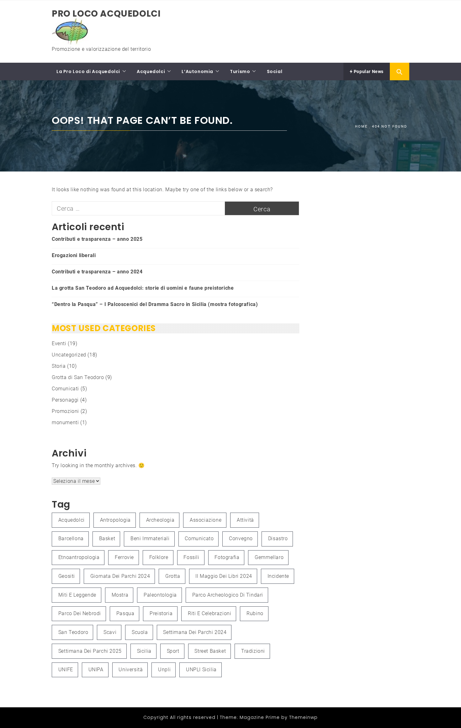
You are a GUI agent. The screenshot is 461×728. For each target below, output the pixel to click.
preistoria (161, 613)
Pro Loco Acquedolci (106, 14)
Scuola (140, 632)
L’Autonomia (197, 71)
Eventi (59, 343)
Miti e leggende (77, 595)
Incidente (278, 576)
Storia (59, 366)
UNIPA (95, 670)
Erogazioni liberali (74, 255)
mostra (120, 595)
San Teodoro (73, 632)
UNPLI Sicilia (201, 670)
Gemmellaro (269, 557)
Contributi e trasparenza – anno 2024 (97, 272)
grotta (172, 576)
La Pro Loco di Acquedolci (88, 71)
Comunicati (65, 389)
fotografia (227, 557)
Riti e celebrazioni (209, 613)
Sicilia (144, 651)
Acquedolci (151, 71)
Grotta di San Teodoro (78, 377)
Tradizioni (253, 651)
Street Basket (210, 651)
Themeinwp (303, 717)
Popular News (368, 71)
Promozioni (65, 411)
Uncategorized (69, 355)
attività (245, 520)
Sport (173, 651)
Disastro (278, 538)
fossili (191, 557)
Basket (107, 538)
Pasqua (125, 613)
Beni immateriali (150, 538)
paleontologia (160, 595)
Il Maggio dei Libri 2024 (223, 576)
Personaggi (65, 400)
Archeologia (160, 520)
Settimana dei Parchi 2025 (90, 651)
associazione (205, 520)
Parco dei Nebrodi (79, 613)
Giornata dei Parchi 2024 (120, 576)
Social (275, 71)
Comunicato (199, 538)
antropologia (115, 520)
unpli (164, 670)
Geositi (66, 576)
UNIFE (65, 670)
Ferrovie (124, 557)
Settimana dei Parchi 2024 (194, 632)
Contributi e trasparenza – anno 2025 (97, 239)
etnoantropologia (79, 557)
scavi (109, 632)
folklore (158, 557)
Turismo (240, 71)
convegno (241, 538)
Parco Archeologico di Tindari (227, 595)
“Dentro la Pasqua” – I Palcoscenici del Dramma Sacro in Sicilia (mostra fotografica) (155, 304)
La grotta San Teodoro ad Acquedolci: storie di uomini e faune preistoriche (143, 288)
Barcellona (71, 538)
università (131, 670)
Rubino (254, 613)
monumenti (65, 422)
